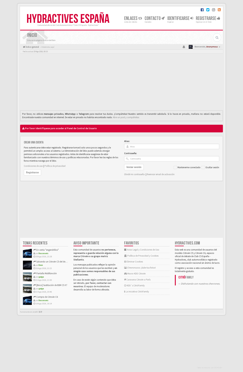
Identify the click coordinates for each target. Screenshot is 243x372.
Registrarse (206, 18)
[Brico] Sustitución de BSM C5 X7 (51, 285)
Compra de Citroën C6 (47, 296)
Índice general (32, 46)
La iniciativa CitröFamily (137, 291)
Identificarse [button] (178, 18)
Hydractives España (68, 19)
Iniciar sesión (133, 167)
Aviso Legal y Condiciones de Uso (142, 249)
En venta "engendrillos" (47, 249)
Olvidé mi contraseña (134, 174)
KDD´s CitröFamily (135, 285)
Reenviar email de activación (161, 174)
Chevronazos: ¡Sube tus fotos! (141, 267)
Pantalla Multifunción (46, 273)
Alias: (127, 141)
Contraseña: (130, 153)
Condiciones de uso (33, 165)
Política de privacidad (54, 165)
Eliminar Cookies (134, 261)
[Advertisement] (121, 83)
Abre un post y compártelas (126, 117)
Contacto (153, 18)
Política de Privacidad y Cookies (143, 255)
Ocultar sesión (212, 167)
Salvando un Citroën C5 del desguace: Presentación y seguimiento (68, 261)
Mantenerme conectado (189, 167)
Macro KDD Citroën (136, 273)
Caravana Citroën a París (138, 279)
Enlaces (131, 18)
